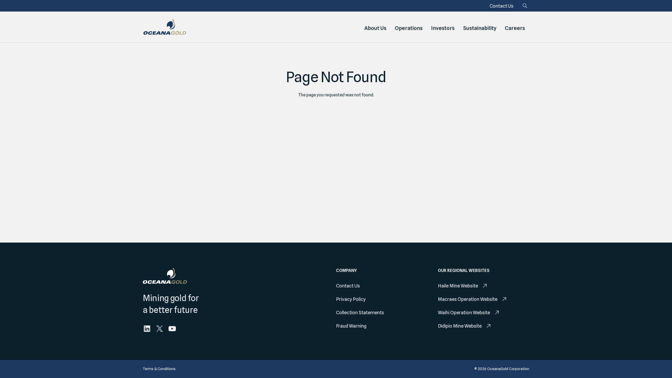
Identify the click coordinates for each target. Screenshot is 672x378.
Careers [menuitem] (515, 28)
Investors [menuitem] (443, 28)
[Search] (525, 6)
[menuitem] (501, 6)
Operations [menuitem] (409, 28)
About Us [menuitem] (375, 28)
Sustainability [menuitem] (479, 28)
